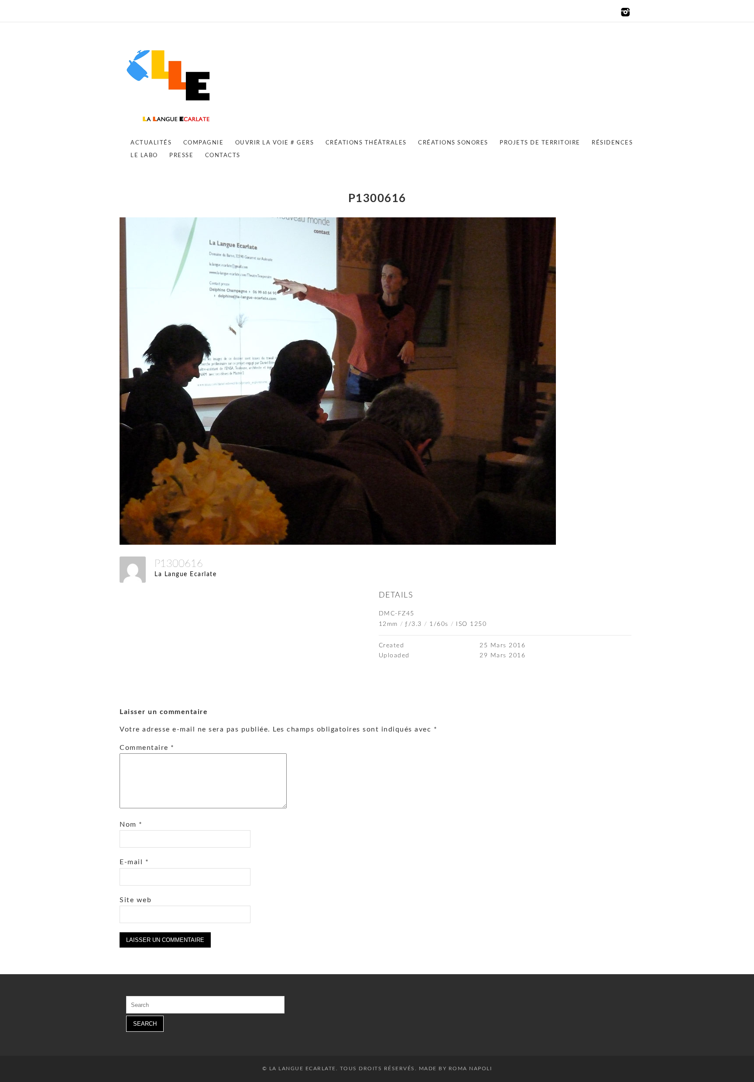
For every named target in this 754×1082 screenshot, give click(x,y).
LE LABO (144, 155)
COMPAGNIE (203, 143)
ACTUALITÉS (150, 143)
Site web (135, 900)
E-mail (134, 862)
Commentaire (147, 747)
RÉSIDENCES (612, 143)
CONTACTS (222, 155)
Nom (131, 824)
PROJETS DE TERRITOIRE (540, 143)
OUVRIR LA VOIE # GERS (274, 143)
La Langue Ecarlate (185, 574)
